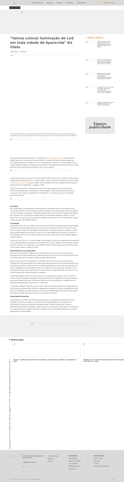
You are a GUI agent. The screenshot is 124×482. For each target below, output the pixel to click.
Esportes (50, 3)
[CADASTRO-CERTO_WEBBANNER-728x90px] (41, 199)
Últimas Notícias (37, 3)
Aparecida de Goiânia (54, 158)
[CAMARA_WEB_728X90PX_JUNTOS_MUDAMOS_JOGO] (62, 324)
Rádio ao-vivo (109, 3)
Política (59, 3)
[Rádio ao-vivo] (102, 2)
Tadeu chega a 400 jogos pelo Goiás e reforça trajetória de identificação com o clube (104, 44)
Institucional (81, 3)
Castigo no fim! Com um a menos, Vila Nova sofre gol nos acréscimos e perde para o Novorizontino (105, 89)
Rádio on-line (30, 462)
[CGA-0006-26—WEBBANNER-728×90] (41, 171)
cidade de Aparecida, (19, 183)
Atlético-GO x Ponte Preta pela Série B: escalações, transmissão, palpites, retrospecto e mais (104, 76)
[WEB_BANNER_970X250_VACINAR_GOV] (62, 13)
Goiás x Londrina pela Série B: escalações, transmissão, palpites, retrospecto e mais (104, 61)
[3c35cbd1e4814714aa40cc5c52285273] (44, 139)
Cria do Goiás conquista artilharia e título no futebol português (105, 104)
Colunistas (69, 3)
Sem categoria (14, 7)
